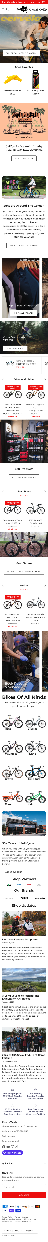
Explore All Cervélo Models (21, 53)
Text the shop (8, 1136)
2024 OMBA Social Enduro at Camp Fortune (23, 1056)
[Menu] (3, 9)
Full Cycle (11, 1236)
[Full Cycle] (24, 9)
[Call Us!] (33, 9)
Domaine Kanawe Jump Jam (20, 939)
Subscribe (24, 1195)
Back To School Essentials (24, 245)
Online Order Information (11, 1219)
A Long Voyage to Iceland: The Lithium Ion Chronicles (20, 997)
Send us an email (10, 1141)
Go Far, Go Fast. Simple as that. (24, 571)
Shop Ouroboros (15, 348)
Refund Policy (7, 1221)
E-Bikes (24, 585)
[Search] (9, 9)
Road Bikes (24, 491)
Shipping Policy (30, 1219)
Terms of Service (21, 1217)
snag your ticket (24, 158)
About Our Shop (13, 872)
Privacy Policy (7, 1217)
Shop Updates (24, 905)
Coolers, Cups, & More (24, 477)
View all (24, 495)
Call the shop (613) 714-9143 (15, 1131)
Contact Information (23, 1221)
